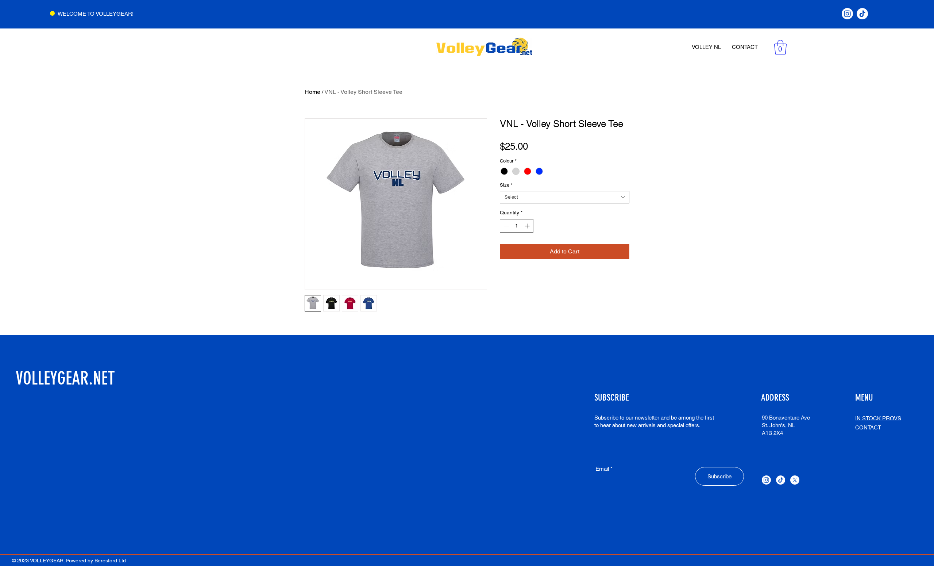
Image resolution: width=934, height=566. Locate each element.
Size (506, 185)
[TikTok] (862, 13)
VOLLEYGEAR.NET (65, 378)
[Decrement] (505, 225)
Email (602, 468)
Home (312, 91)
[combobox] (564, 197)
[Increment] (527, 225)
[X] (794, 480)
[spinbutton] (516, 225)
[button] (780, 47)
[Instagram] (847, 13)
